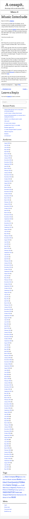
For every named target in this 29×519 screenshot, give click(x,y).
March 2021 (7, 200)
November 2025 (7, 162)
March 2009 (7, 353)
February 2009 (7, 355)
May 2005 (6, 443)
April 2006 (6, 420)
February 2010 (7, 330)
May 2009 (6, 349)
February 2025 (7, 170)
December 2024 (7, 174)
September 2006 (8, 410)
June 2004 (6, 466)
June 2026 (6, 147)
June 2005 (6, 441)
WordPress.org (7, 511)
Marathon (6, 133)
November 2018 (7, 216)
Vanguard (5, 495)
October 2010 (7, 313)
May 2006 (6, 418)
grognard (19, 485)
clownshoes (24, 479)
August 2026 (7, 143)
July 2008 (6, 370)
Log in (5, 505)
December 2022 (7, 195)
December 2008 (7, 359)
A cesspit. (14, 5)
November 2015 (7, 237)
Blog (19, 84)
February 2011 (7, 305)
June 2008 (6, 372)
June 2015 (6, 244)
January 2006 (7, 427)
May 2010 (6, 324)
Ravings (16, 489)
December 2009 (7, 334)
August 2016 (7, 229)
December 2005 (7, 429)
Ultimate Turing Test (8, 131)
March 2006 (7, 422)
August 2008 (7, 368)
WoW (13, 497)
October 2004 (7, 458)
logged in (9, 96)
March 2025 (7, 168)
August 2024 (7, 183)
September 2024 (8, 181)
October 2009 (7, 338)
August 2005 (7, 437)
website (14, 29)
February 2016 (7, 235)
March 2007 (7, 397)
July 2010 (6, 319)
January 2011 (7, 307)
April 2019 (6, 210)
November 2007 (7, 387)
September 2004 (8, 460)
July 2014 (6, 254)
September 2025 (8, 164)
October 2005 (7, 433)
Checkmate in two (6, 89)
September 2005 (8, 435)
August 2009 (7, 343)
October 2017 (7, 225)
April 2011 (6, 300)
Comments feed (7, 509)
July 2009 (6, 345)
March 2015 (7, 248)
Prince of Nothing (8, 490)
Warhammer (13, 495)
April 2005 (6, 445)
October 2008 (7, 364)
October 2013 (7, 269)
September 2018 (8, 218)
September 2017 (8, 227)
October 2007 (7, 389)
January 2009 (7, 357)
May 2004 (6, 469)
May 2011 (6, 298)
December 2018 (7, 214)
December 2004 (7, 454)
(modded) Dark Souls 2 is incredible (12, 125)
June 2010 (6, 321)
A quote (25, 89)
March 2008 (7, 378)
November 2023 (7, 191)
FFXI (4, 485)
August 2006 (7, 412)
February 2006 (7, 425)
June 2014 (6, 256)
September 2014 (8, 252)
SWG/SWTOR (9, 492)
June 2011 (6, 296)
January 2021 (7, 204)
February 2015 (7, 250)
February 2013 (7, 279)
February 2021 (7, 202)
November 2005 (7, 431)
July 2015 (6, 242)
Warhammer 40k (21, 495)
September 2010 (8, 315)
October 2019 (7, 208)
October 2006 (7, 408)
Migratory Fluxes (15, 487)
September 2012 (8, 286)
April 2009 (6, 351)
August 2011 (7, 292)
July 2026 (6, 145)
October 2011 (7, 288)
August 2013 (7, 273)
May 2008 (6, 374)
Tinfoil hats (18, 492)
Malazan (8, 487)
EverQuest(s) (13, 482)
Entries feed (7, 507)
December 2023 (7, 189)
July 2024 (6, 185)
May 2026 (6, 149)
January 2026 (7, 158)
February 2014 (7, 261)
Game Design (11, 485)
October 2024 (7, 179)
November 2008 (7, 361)
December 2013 (7, 265)
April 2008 (6, 376)
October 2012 (7, 284)
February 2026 (7, 155)
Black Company (10, 477)
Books (19, 479)
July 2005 (6, 439)
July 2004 (6, 464)
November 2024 (7, 176)
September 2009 (8, 340)
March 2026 (7, 153)
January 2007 (7, 401)
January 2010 (7, 332)
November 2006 (7, 406)
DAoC (5, 482)
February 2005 (7, 450)
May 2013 (6, 277)
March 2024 (7, 187)
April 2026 (6, 151)
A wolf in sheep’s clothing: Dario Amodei (13, 113)
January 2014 (7, 263)
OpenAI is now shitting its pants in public (13, 119)
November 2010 (7, 311)
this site (12, 72)
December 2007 (7, 385)
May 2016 (6, 233)
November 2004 (7, 456)
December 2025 (7, 160)
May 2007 (6, 393)
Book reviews (12, 479)
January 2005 (7, 452)
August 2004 (7, 462)
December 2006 (7, 403)
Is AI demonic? (7, 135)
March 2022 (7, 197)
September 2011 (8, 290)
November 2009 (7, 336)
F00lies (22, 482)
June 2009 (6, 347)
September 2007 (8, 391)
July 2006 (6, 414)
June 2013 (6, 275)
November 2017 (7, 223)
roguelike (20, 489)
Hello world (6, 121)
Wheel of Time (7, 497)
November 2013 (7, 267)
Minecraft (23, 487)
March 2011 (7, 303)
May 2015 (6, 246)
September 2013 (8, 271)
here (8, 73)
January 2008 (7, 382)
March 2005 (7, 448)
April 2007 (6, 395)
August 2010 (7, 317)
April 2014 (6, 258)
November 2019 (7, 206)
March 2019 (7, 212)
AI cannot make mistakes (10, 123)
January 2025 (7, 172)
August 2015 (7, 239)
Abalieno (12, 21)
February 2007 (7, 399)
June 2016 (6, 231)
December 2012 (7, 282)
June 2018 (6, 221)
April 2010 (6, 326)
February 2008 (7, 380)
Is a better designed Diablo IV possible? (13, 129)
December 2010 (7, 309)
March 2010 (7, 328)
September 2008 (8, 366)
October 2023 (7, 193)
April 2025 (6, 166)
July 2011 (6, 294)
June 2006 (6, 416)
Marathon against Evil (9, 127)
